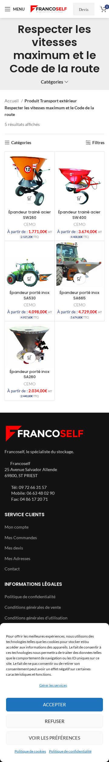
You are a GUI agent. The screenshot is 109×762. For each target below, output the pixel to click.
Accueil (12, 100)
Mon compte (16, 526)
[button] (29, 198)
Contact (12, 568)
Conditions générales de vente (33, 607)
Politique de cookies (30, 751)
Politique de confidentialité (70, 751)
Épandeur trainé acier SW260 (29, 214)
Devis (83, 9)
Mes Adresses (17, 558)
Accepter (54, 704)
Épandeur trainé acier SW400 (79, 214)
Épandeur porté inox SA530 (29, 295)
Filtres (98, 142)
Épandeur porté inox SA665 (79, 295)
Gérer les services (53, 685)
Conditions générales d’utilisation (36, 617)
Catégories (52, 82)
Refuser (54, 721)
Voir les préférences (54, 738)
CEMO (29, 224)
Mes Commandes (21, 537)
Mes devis (14, 547)
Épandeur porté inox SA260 (29, 374)
